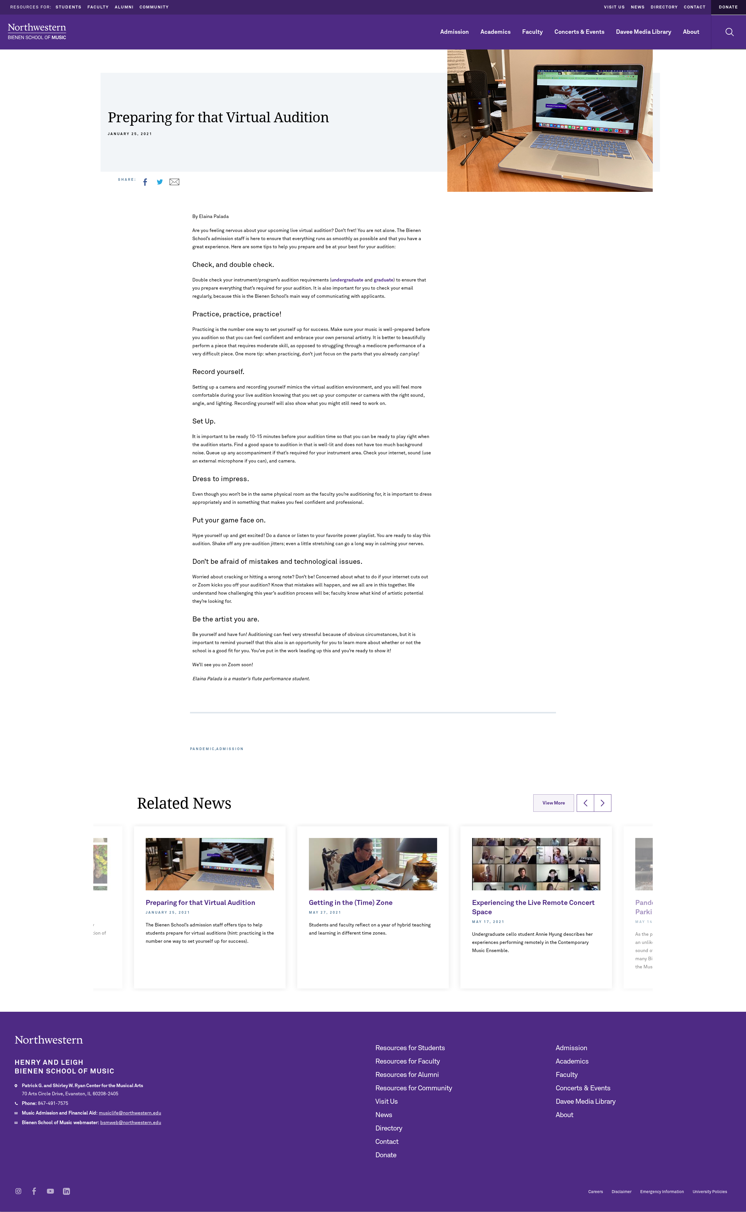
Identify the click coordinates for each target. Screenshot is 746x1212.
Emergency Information (662, 1192)
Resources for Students (410, 1048)
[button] (585, 803)
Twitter (160, 182)
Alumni (124, 7)
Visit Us (614, 7)
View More (554, 803)
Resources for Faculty (407, 1061)
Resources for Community (413, 1088)
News (638, 7)
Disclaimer (621, 1192)
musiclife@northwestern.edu (130, 1113)
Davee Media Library (643, 32)
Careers (595, 1192)
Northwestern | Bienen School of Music (37, 31)
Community (154, 7)
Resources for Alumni (407, 1074)
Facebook (145, 182)
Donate (728, 7)
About (691, 32)
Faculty (98, 7)
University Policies (710, 1192)
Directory (664, 7)
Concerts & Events (579, 32)
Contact (695, 7)
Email (174, 182)
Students (69, 7)
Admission (454, 32)
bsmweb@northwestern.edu (130, 1122)
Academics (496, 32)
